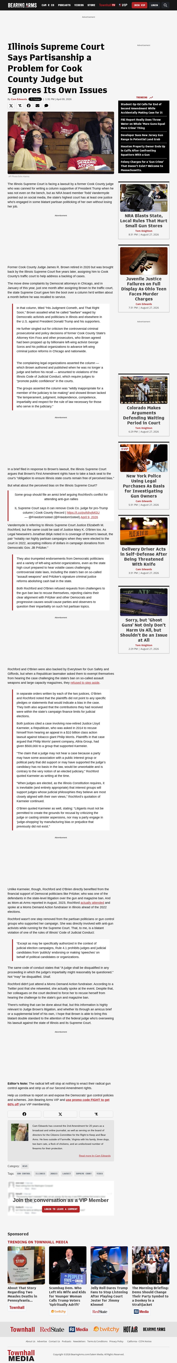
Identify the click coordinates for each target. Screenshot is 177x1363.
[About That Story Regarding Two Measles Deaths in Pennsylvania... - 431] (26, 1265)
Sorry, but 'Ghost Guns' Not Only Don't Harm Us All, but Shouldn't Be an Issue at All (143, 630)
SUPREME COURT (84, 1173)
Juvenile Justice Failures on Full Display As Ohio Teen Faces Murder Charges (143, 289)
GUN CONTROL (23, 1173)
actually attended (92, 902)
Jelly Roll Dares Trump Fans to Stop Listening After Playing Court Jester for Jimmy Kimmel (109, 1296)
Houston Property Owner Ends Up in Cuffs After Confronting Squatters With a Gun (143, 150)
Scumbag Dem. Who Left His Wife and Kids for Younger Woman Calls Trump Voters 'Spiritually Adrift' (67, 1296)
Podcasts (64, 5)
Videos (79, 5)
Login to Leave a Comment (60, 1209)
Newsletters (79, 1341)
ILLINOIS (40, 1173)
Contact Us (54, 1341)
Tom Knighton (143, 230)
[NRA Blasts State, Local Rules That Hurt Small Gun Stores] (143, 197)
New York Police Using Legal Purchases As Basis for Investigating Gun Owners (144, 486)
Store (91, 5)
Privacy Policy (116, 1341)
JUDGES (53, 1173)
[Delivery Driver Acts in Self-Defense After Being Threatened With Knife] (143, 531)
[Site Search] (165, 5)
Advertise (42, 1341)
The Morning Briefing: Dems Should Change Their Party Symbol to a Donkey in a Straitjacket (150, 1296)
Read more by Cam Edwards (95, 1155)
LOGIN (154, 5)
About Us (30, 1341)
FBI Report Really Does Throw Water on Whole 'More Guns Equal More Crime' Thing (143, 124)
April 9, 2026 (89, 517)
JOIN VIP (139, 5)
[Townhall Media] (21, 1355)
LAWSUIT (66, 1173)
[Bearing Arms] (22, 5)
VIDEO (100, 1173)
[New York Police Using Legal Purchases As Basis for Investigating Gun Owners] (143, 458)
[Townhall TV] (107, 5)
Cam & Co (48, 5)
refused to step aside (85, 682)
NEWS (24, 1166)
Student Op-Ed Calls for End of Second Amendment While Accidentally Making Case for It (142, 108)
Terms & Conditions (97, 1341)
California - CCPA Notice (139, 1341)
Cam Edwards (19, 99)
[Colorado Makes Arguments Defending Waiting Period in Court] (143, 390)
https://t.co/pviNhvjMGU (83, 512)
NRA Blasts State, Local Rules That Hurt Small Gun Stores (143, 220)
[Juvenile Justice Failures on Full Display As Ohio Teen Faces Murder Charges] (143, 261)
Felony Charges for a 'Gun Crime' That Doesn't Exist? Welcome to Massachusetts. (142, 166)
